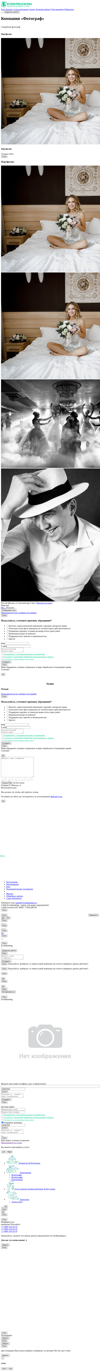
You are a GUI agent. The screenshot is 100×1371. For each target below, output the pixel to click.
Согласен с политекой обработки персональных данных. (29, 657)
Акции (32, 9)
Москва (9, 894)
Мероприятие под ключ (11, 1143)
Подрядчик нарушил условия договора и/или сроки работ (34, 631)
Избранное (69, 9)
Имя (3, 643)
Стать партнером (21, 9)
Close (4, 157)
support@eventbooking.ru (26, 903)
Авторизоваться (8, 992)
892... (3, 608)
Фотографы (16, 1175)
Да (3, 918)
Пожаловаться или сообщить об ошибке (19, 613)
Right (9, 1152)
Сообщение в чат (9, 610)
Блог (3, 9)
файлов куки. (57, 796)
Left (3, 1152)
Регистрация (11, 882)
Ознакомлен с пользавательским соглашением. (24, 654)
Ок (2, 933)
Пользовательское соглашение (19, 889)
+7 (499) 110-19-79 (9, 1227)
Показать (10, 608)
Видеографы (17, 1177)
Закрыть (5, 1245)
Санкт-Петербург (14, 898)
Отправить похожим (13, 1123)
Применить (93, 915)
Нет (8, 918)
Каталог (9, 9)
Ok (3, 674)
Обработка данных (14, 896)
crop (10, 1369)
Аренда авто (17, 1202)
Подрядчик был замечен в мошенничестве (27, 636)
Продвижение (57, 9)
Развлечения (17, 1180)
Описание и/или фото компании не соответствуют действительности (39, 628)
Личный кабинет (43, 9)
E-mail (4, 646)
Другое (12, 639)
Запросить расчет (12, 12)
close (4, 1369)
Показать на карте (44, 603)
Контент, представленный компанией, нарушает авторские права (38, 626)
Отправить (6, 662)
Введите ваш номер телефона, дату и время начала (23, 1084)
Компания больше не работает (22, 634)
